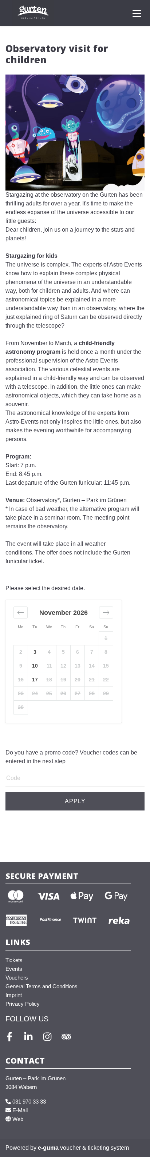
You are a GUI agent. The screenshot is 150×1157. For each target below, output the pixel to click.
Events (13, 969)
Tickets (14, 960)
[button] (20, 612)
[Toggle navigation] (137, 13)
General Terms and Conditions (41, 986)
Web (17, 1119)
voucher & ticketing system (83, 1148)
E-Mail (19, 1110)
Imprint (13, 995)
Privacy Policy (22, 1004)
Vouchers (16, 977)
